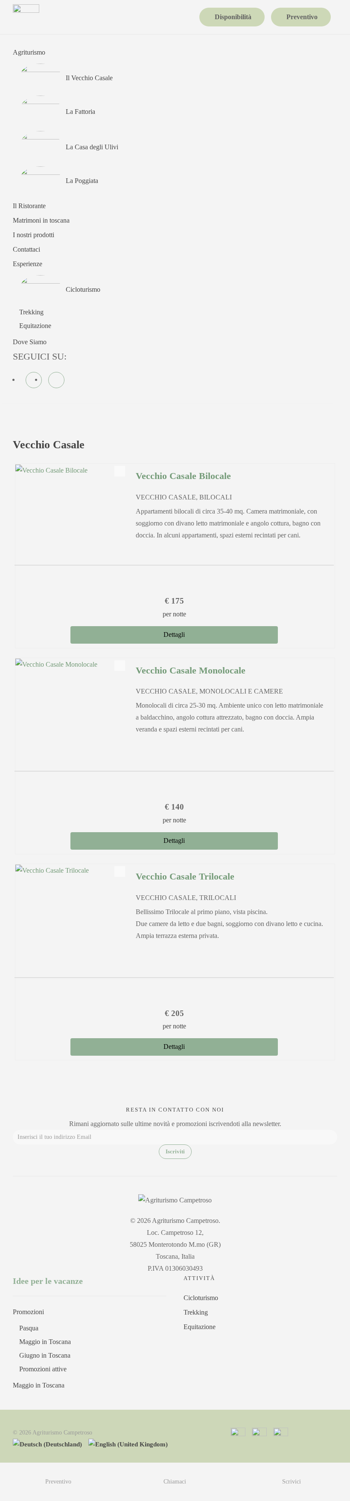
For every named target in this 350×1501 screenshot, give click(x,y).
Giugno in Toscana (44, 1355)
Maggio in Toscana (45, 1341)
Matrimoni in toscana (41, 220)
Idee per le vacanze (48, 1281)
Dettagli (174, 634)
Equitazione (35, 325)
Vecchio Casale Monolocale (190, 670)
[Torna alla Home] (26, 17)
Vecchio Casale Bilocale (183, 475)
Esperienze (27, 263)
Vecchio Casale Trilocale (185, 876)
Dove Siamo (30, 341)
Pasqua (28, 1328)
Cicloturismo (83, 289)
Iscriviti (175, 1151)
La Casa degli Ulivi (92, 147)
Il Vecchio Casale (89, 77)
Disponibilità (233, 16)
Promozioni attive (43, 1369)
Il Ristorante (29, 205)
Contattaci (26, 249)
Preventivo (302, 16)
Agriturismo (29, 52)
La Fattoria (80, 111)
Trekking (31, 312)
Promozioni (28, 1311)
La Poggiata (82, 180)
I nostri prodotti (33, 234)
